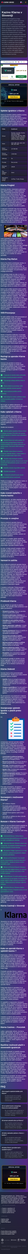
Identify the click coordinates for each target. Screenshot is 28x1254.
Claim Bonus (14, 97)
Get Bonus (21, 76)
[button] (14, 95)
